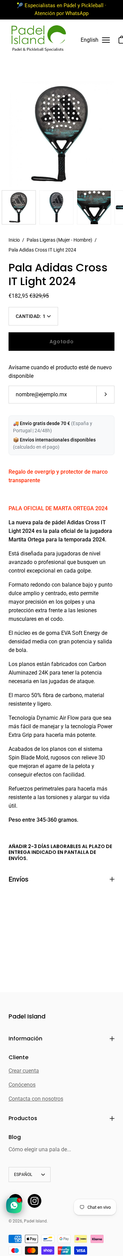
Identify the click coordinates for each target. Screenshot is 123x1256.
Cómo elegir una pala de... (40, 1149)
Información (25, 1038)
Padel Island (27, 1017)
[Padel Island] (39, 40)
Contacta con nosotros (36, 1098)
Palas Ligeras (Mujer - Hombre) (59, 240)
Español (23, 1174)
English (89, 40)
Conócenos (22, 1084)
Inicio (14, 240)
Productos (23, 1118)
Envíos (18, 879)
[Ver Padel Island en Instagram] (34, 1201)
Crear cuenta (24, 1070)
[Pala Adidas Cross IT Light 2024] (19, 207)
